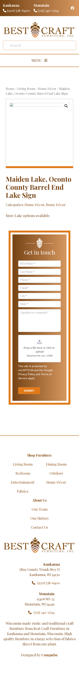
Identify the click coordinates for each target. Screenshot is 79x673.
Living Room (26, 88)
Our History (39, 518)
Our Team (40, 509)
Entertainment (23, 482)
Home (10, 88)
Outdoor (56, 473)
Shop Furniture (39, 455)
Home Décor (47, 88)
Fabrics (22, 491)
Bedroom (23, 473)
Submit (29, 390)
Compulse (49, 655)
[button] (66, 106)
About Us (39, 500)
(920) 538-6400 (18, 10)
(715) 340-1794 (48, 10)
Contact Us (39, 527)
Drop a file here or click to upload (39, 349)
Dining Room (56, 464)
